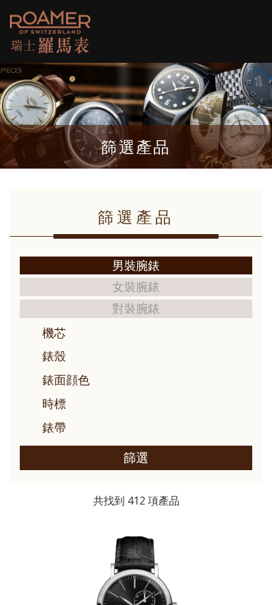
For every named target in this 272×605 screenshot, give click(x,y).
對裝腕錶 (136, 308)
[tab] (136, 333)
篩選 (136, 457)
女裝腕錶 (136, 286)
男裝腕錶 (136, 265)
